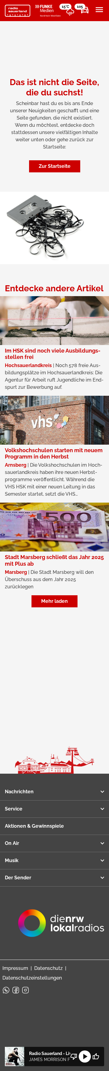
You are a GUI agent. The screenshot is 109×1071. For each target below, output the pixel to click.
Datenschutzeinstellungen (32, 978)
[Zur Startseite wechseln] (17, 10)
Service (13, 809)
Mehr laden (54, 601)
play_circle (85, 1056)
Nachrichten (19, 791)
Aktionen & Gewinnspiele (34, 826)
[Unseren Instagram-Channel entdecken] (25, 990)
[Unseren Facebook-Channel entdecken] (15, 990)
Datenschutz (48, 968)
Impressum (15, 968)
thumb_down (74, 1056)
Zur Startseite (55, 166)
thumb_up (95, 1056)
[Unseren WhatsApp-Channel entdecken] (6, 990)
